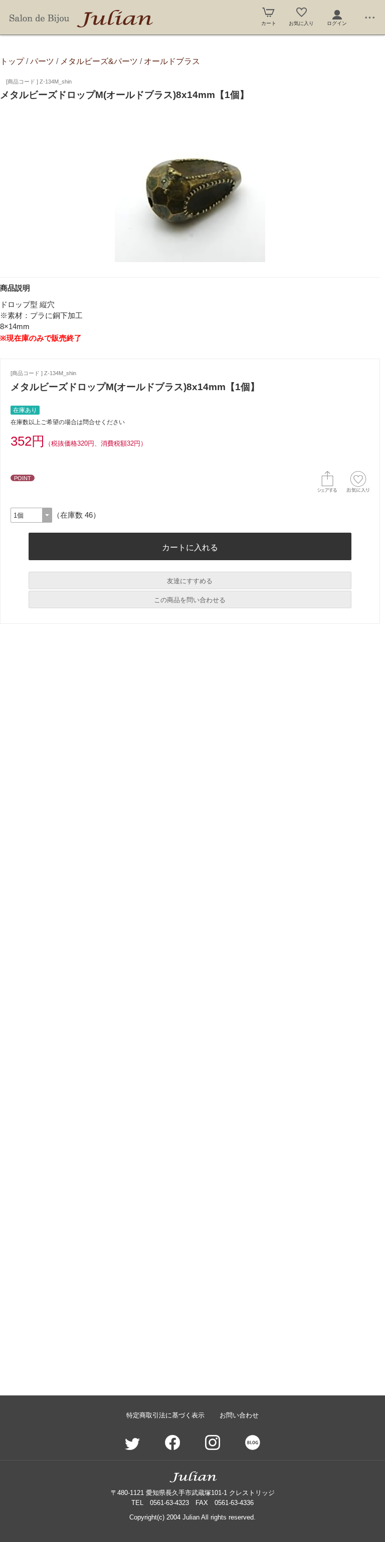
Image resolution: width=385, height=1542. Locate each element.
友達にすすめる (190, 581)
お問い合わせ (239, 1415)
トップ (12, 61)
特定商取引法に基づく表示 (165, 1415)
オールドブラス (172, 61)
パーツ (42, 61)
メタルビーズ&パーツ (99, 61)
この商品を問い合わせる (190, 600)
